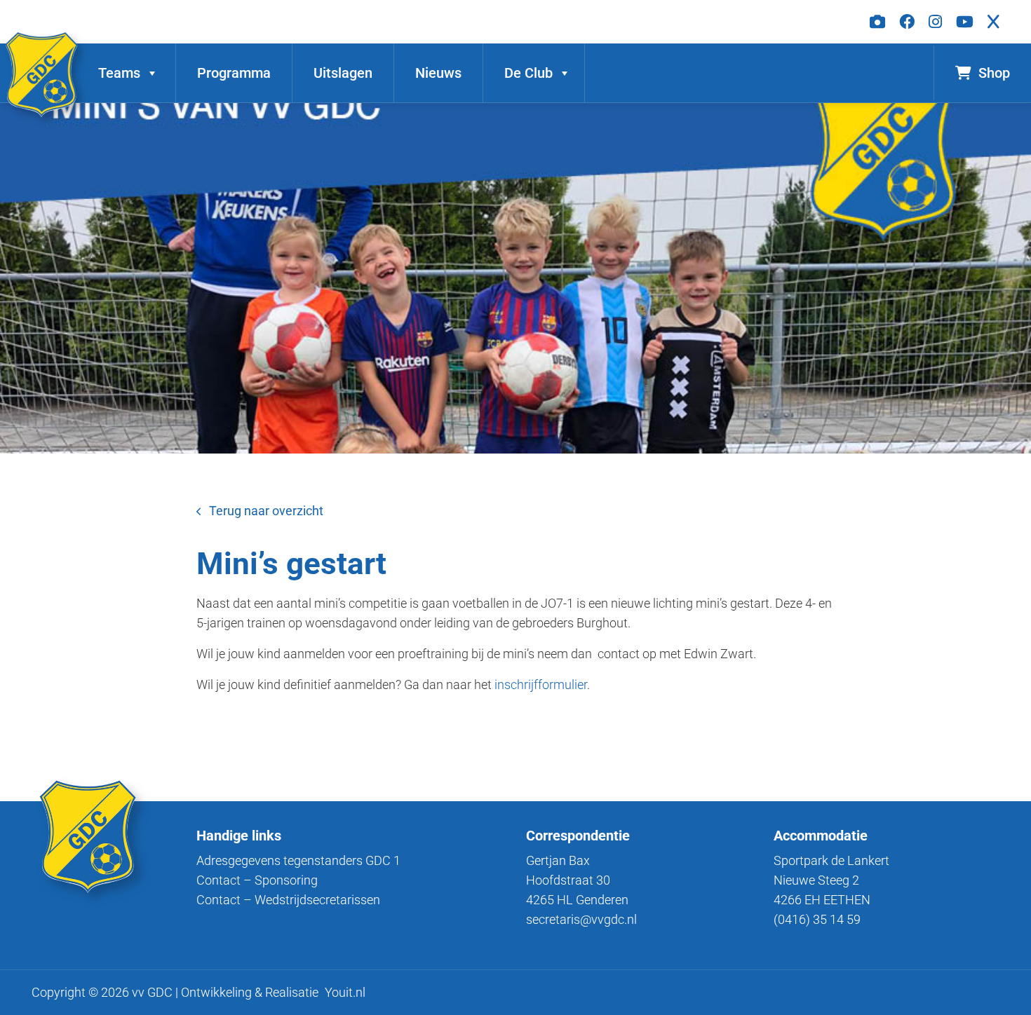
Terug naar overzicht (266, 510)
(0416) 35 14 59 (817, 919)
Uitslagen (343, 72)
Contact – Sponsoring (257, 880)
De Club (528, 72)
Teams (119, 72)
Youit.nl (345, 992)
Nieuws (438, 72)
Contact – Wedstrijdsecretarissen (288, 899)
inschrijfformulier (540, 684)
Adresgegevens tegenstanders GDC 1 (298, 860)
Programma (234, 72)
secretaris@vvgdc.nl (581, 919)
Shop (994, 72)
